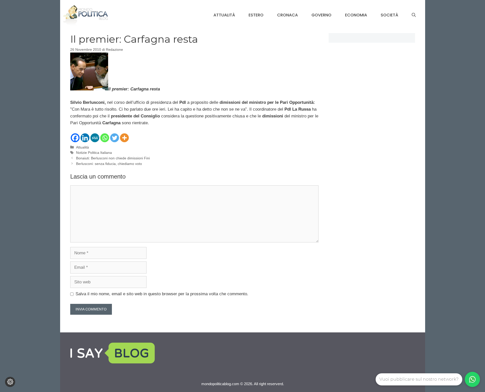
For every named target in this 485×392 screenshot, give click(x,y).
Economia (356, 15)
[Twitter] (114, 137)
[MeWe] (94, 137)
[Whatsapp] (104, 137)
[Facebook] (75, 137)
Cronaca (287, 15)
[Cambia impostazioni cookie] (10, 382)
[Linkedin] (85, 137)
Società (389, 15)
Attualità (224, 15)
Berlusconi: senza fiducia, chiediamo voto (109, 164)
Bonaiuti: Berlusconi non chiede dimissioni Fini (113, 158)
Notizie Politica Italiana (94, 153)
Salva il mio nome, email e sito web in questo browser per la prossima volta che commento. (162, 293)
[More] (124, 137)
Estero (256, 15)
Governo (321, 15)
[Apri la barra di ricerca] (414, 15)
